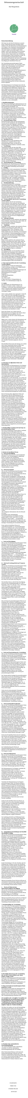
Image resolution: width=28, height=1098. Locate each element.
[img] (14, 17)
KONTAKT (14, 1091)
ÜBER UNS (13, 1086)
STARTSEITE (13, 1083)
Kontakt (14, 34)
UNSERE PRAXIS (13, 1088)
